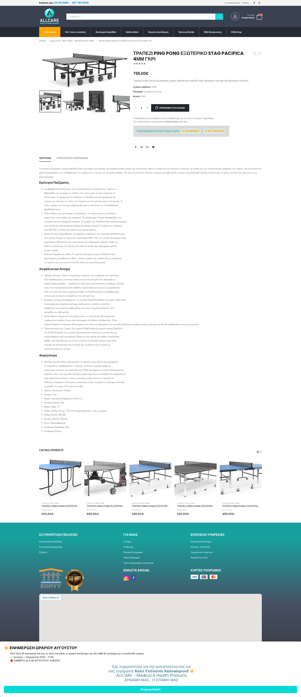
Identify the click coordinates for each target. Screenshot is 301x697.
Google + (147, 146)
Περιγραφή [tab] (45, 158)
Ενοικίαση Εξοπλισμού (201, 541)
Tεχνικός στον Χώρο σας (202, 552)
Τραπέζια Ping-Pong (152, 91)
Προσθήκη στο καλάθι (172, 107)
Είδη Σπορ (236, 32)
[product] (60, 479)
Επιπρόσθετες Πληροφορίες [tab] (72, 158)
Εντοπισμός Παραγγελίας (50, 546)
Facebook (135, 146)
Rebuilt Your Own (199, 557)
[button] (40, 70)
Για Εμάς (127, 541)
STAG (142, 96)
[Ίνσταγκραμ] (259, 3)
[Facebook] (254, 3)
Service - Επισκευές (200, 546)
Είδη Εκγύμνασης (213, 32)
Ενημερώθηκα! (151, 689)
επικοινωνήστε (171, 121)
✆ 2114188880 (190, 131)
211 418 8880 (54, 2)
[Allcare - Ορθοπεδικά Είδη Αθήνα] (47, 16)
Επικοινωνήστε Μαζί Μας (50, 541)
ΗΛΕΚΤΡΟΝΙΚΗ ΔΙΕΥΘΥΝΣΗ (153, 146)
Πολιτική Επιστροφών (133, 552)
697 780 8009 (80, 2)
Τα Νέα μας (128, 546)
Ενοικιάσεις (50, 32)
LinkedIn (141, 146)
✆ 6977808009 (215, 131)
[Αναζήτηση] (219, 16)
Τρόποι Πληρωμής (131, 557)
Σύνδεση (245, 3)
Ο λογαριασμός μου (232, 3)
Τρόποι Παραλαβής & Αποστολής (138, 562)
